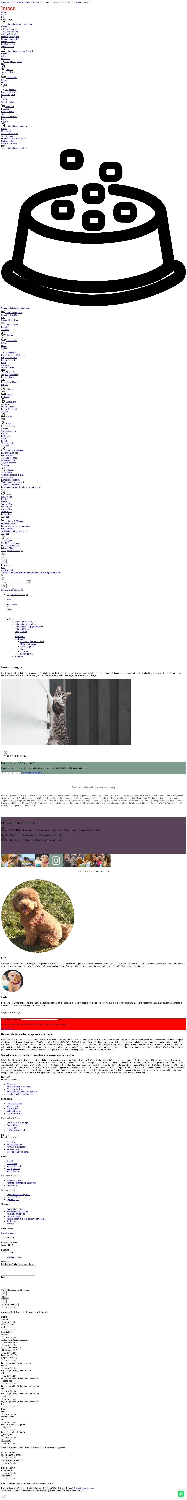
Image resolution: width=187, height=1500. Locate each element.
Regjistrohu (10, 570)
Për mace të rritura (14, 1144)
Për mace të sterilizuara (16, 1147)
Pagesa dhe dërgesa (15, 1209)
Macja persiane (13, 1168)
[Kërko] (3, 554)
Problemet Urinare (14, 1180)
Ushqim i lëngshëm (23, 629)
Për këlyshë (12, 1084)
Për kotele (11, 1142)
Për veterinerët (57, 2)
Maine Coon (12, 1163)
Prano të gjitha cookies (73, 1491)
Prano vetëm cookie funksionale (35, 1491)
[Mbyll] (29, 582)
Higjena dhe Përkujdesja (17, 1122)
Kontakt (10, 1224)
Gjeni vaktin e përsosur (11, 773)
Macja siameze (13, 1171)
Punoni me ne (70, 2)
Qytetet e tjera (13, 1199)
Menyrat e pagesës (47, 572)
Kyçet (22, 649)
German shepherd (14, 1103)
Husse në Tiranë (14, 1197)
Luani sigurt (12, 1127)
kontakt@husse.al (8, 1233)
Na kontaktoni (82, 2)
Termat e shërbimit (15, 1216)
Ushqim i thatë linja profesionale (29, 626)
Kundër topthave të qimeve (32, 641)
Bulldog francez (13, 1111)
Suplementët (20, 639)
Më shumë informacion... (83, 1488)
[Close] (4, 1293)
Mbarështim (20, 636)
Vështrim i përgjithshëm (11, 572)
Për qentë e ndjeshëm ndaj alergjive (22, 1091)
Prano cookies (56, 1491)
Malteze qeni (12, 1106)
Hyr (3, 567)
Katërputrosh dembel (16, 1130)
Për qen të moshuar (15, 1089)
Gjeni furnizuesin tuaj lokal (13, 2)
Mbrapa (5, 1297)
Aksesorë (19, 656)
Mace (11, 619)
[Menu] (2, 5)
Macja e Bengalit (14, 1166)
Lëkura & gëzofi (27, 646)
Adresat (35, 572)
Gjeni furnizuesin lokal (32, 773)
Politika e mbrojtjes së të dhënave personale (25, 1219)
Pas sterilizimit (13, 1125)
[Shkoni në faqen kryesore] (8, 10)
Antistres (24, 651)
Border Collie (12, 1108)
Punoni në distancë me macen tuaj (21, 1183)
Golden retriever (14, 1113)
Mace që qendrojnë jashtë (18, 1152)
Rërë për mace (21, 631)
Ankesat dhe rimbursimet (17, 1211)
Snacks (18, 634)
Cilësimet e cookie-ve (10, 1491)
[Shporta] (2, 576)
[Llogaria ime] (3, 557)
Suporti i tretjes (26, 654)
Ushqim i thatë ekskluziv (25, 622)
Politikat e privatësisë (16, 1214)
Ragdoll (10, 1161)
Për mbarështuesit (42, 2)
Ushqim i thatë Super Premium (20, 1094)
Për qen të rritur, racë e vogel (19, 1087)
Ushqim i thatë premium (25, 624)
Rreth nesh (29, 2)
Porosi (58, 572)
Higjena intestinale (28, 644)
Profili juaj (27, 572)
